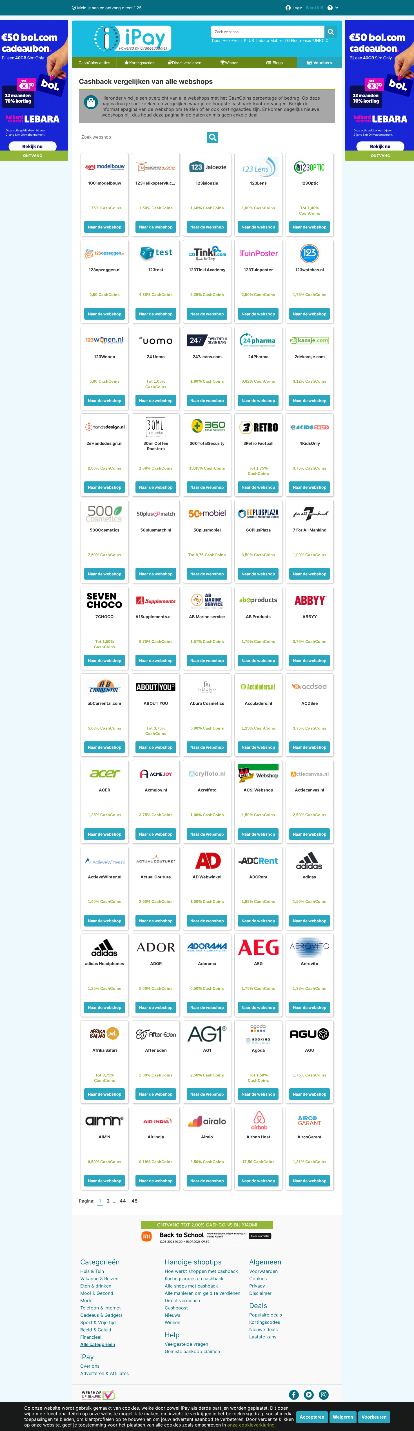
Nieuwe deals (263, 1329)
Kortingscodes (264, 1322)
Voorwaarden (263, 1271)
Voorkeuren (374, 1417)
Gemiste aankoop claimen (192, 1351)
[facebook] (294, 1395)
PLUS (249, 40)
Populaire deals (265, 1315)
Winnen (172, 1322)
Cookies (258, 1278)
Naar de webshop (104, 227)
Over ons (89, 1366)
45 (134, 1201)
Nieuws (172, 1315)
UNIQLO (321, 40)
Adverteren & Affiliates (104, 1373)
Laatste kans (262, 1337)
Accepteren (312, 1417)
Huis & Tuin (92, 1271)
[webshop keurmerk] (98, 1398)
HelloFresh (232, 40)
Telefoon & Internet (100, 1308)
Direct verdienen (182, 1300)
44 (123, 1201)
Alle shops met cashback (191, 1286)
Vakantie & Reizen (99, 1278)
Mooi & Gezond (96, 1293)
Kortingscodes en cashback (194, 1278)
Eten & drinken (95, 1286)
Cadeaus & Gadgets (101, 1315)
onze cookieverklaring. (251, 1425)
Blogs (278, 62)
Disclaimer (260, 1293)
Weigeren (343, 1417)
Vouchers (322, 62)
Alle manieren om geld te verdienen (202, 1293)
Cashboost (176, 1308)
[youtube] (309, 1395)
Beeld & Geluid (95, 1330)
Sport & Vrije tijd (98, 1322)
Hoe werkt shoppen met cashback (201, 1271)
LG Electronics (298, 40)
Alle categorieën (97, 1344)
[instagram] (324, 1395)
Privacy (257, 1286)
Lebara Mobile (269, 40)
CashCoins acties (94, 62)
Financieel (90, 1337)
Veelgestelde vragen (186, 1344)
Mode (86, 1300)
